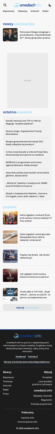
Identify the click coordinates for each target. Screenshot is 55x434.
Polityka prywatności (41, 403)
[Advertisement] (27, 80)
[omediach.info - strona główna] (27, 5)
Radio (46, 11)
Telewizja (22, 11)
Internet (35, 11)
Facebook (21, 356)
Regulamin (46, 399)
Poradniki (47, 377)
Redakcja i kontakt (42, 395)
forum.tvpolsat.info (27, 421)
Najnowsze (8, 11)
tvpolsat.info (27, 417)
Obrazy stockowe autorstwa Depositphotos (27, 361)
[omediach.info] (27, 337)
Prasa (6, 393)
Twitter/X (33, 356)
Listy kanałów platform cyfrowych (42, 383)
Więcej (27, 307)
